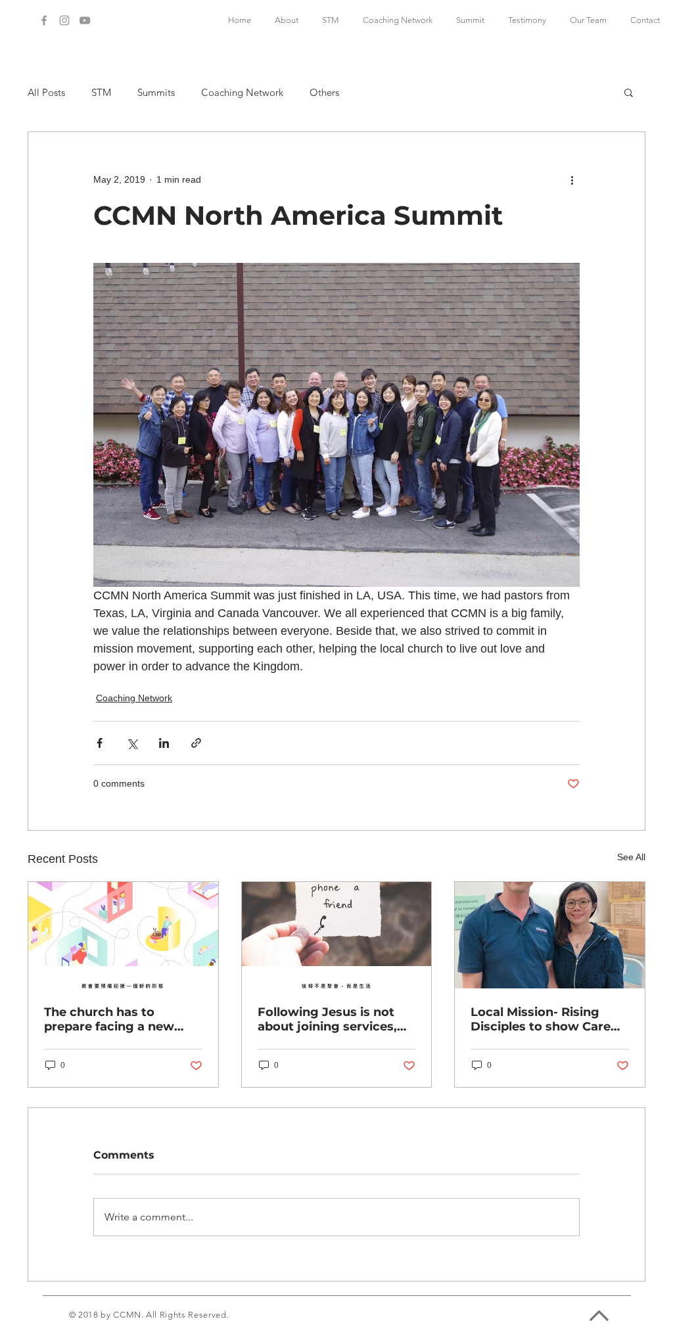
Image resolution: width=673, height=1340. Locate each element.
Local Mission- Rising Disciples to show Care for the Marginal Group (541, 1019)
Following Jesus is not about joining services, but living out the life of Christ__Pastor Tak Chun (333, 1019)
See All (631, 857)
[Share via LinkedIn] (164, 743)
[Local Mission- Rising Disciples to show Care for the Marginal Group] (550, 935)
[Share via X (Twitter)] (132, 743)
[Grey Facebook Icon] (44, 20)
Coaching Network (242, 92)
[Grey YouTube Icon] (84, 20)
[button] (628, 92)
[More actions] (572, 179)
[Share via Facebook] (99, 743)
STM (101, 92)
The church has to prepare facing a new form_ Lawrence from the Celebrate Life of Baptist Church (123, 1019)
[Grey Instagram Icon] (64, 20)
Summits (156, 92)
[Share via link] (196, 743)
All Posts (46, 92)
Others (324, 92)
